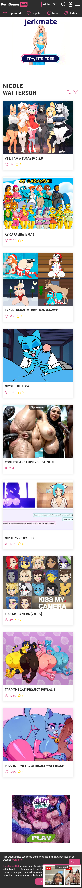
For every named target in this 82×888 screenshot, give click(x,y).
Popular (36, 13)
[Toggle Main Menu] (77, 4)
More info (17, 859)
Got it (41, 881)
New (55, 13)
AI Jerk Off (50, 4)
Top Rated (14, 13)
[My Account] (71, 4)
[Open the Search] (64, 4)
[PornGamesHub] (14, 4)
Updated (74, 13)
